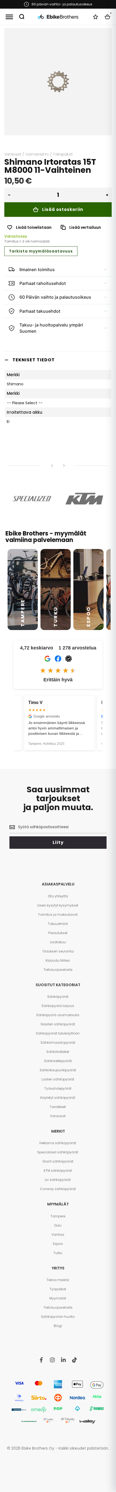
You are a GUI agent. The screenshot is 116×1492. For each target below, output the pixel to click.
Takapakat (63, 154)
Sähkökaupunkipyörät (58, 1070)
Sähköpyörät (58, 996)
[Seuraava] (64, 466)
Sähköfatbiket (57, 1051)
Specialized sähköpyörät (57, 1152)
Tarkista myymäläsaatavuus (41, 251)
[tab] (58, 359)
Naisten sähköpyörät (58, 1024)
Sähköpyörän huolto (58, 1316)
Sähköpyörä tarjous (58, 1005)
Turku (57, 1253)
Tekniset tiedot (33, 360)
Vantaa (58, 1234)
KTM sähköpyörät (58, 1170)
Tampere (57, 1216)
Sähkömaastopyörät (57, 1042)
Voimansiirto (37, 154)
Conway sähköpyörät (58, 1189)
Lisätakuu (58, 942)
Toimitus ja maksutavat (58, 914)
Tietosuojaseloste (57, 969)
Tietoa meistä (57, 1280)
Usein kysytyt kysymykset (57, 905)
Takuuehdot (58, 923)
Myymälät (57, 1298)
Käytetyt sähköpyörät (57, 1097)
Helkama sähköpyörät (57, 1143)
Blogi (58, 1325)
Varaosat (12, 154)
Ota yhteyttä (58, 896)
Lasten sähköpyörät (58, 1079)
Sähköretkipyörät (58, 1061)
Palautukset (57, 933)
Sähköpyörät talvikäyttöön (58, 1033)
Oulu (58, 1225)
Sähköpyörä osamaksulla (57, 1015)
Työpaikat (58, 1289)
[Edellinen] (52, 466)
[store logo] (58, 17)
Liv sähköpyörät (58, 1179)
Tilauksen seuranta (58, 951)
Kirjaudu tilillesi (58, 960)
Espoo (58, 1243)
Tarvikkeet (58, 1106)
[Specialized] (31, 498)
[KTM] (84, 498)
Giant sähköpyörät (57, 1161)
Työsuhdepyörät (57, 1088)
